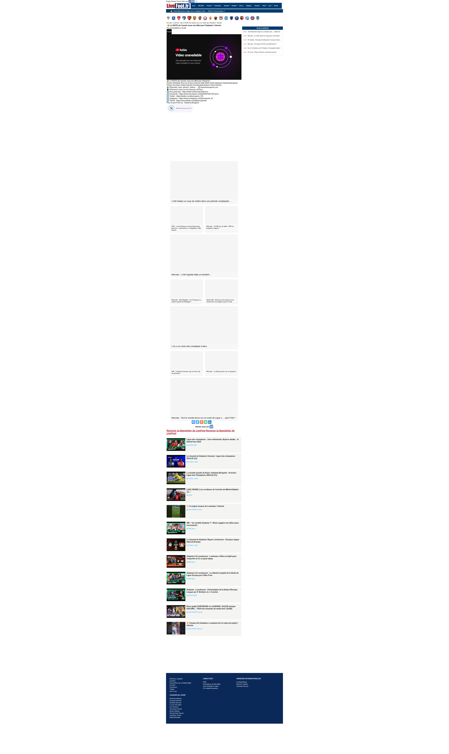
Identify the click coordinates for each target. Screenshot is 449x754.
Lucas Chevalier (175, 705)
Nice (216, 18)
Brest (179, 18)
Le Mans (190, 18)
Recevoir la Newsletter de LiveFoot (186, 430)
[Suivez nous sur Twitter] (193, 1)
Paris (232, 18)
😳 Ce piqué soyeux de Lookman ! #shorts (205, 506)
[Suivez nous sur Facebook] (190, 1)
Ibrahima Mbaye (176, 698)
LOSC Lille (205, 18)
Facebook (173, 687)
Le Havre (184, 18)
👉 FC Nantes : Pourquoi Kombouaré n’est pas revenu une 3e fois (197, 11)
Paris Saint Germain (237, 18)
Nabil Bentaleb (175, 717)
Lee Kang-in (174, 707)
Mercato (185, 1)
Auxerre (174, 18)
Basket (173, 1)
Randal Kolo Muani (177, 713)
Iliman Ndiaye (175, 711)
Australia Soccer (242, 686)
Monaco (211, 18)
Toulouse (253, 18)
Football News (241, 682)
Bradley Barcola (175, 703)
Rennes (242, 18)
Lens (195, 18)
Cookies (173, 681)
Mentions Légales (176, 679)
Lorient (200, 18)
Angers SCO (169, 18)
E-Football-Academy (210, 688)
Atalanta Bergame (191, 103)
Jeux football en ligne (211, 686)
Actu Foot (173, 691)
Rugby (168, 1)
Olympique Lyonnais (221, 18)
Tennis (179, 1)
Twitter (172, 689)
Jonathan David (175, 715)
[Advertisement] (204, 136)
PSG (204, 682)
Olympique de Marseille (211, 684)
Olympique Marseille (226, 18)
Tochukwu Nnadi (176, 709)
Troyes (258, 18)
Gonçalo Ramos (175, 700)
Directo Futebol (242, 684)
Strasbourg (247, 18)
